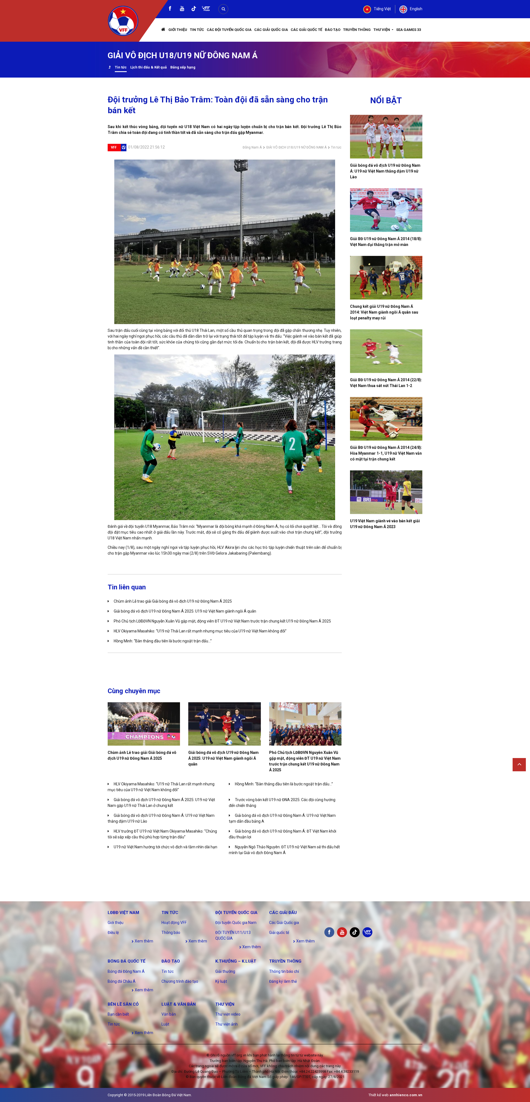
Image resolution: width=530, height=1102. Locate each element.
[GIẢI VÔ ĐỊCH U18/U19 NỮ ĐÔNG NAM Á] (109, 67)
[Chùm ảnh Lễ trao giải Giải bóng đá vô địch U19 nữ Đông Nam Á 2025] (144, 724)
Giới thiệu (177, 30)
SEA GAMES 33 (408, 30)
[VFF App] (206, 9)
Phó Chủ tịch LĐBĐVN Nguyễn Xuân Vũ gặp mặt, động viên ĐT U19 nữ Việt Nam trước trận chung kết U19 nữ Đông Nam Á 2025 (222, 621)
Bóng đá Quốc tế (126, 961)
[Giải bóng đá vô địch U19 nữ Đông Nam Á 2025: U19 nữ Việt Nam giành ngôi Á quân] (224, 724)
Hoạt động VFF (174, 922)
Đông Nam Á (252, 147)
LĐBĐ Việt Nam (123, 912)
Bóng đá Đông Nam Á (126, 971)
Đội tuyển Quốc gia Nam (235, 922)
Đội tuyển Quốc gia (236, 912)
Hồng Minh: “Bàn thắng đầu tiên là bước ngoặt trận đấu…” (163, 641)
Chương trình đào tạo (179, 981)
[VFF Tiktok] (193, 9)
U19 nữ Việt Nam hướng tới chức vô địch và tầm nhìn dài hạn (165, 847)
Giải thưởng (225, 971)
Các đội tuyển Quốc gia (229, 30)
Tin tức (197, 30)
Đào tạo (332, 30)
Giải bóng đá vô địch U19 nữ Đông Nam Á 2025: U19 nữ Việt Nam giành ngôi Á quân (185, 611)
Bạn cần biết (118, 1014)
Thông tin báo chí (284, 971)
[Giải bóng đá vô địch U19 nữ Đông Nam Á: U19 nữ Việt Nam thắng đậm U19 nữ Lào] (386, 136)
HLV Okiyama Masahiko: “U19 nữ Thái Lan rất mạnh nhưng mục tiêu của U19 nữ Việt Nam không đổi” (200, 631)
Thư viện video (227, 1014)
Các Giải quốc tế (306, 30)
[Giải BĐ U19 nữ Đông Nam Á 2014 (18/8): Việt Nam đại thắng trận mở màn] (386, 210)
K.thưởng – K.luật (235, 961)
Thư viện (382, 30)
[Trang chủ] (163, 30)
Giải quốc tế (279, 932)
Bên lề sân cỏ (123, 1004)
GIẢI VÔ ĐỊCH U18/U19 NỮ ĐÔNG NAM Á (296, 147)
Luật (165, 1024)
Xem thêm (143, 941)
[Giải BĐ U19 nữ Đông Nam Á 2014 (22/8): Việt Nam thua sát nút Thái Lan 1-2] (386, 351)
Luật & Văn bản (178, 1004)
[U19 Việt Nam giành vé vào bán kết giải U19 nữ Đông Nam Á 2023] (386, 492)
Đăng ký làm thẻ (283, 981)
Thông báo (170, 932)
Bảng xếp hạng (182, 67)
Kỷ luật (221, 981)
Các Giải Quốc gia (271, 30)
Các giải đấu (283, 912)
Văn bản (168, 1014)
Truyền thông (357, 30)
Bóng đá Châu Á (122, 981)
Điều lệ (113, 932)
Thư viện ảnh (226, 1024)
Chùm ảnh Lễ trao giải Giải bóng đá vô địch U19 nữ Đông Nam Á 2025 (173, 601)
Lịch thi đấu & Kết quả (148, 67)
